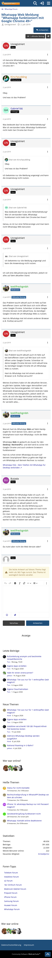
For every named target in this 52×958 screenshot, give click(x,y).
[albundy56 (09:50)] (20, 768)
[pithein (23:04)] (11, 768)
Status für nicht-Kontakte (18, 788)
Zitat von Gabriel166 (18, 207)
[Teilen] (48, 36)
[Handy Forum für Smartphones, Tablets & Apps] (10, 3)
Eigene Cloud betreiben (17, 689)
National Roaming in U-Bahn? (20, 745)
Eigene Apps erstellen (17, 666)
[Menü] (48, 3)
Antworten (37, 623)
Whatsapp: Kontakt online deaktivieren (24, 820)
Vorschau (14, 623)
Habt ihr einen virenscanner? (20, 672)
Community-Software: (26, 954)
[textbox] (26, 599)
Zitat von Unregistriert (18, 256)
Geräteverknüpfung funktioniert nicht (24, 813)
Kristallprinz (43, 854)
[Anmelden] (42, 3)
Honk (9, 715)
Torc (8, 662)
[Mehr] (47, 54)
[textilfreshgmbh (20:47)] (15, 768)
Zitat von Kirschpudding (19, 159)
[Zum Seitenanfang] (48, 954)
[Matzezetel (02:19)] (6, 768)
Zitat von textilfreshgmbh (20, 350)
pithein (9, 675)
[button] (7, 615)
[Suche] (35, 3)
